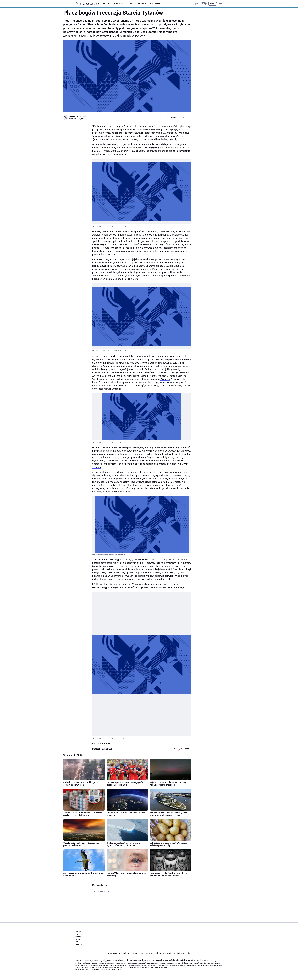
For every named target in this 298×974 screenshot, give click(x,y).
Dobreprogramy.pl (138, 4)
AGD (76, 942)
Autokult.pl (155, 4)
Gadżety (78, 937)
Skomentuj (175, 117)
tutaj (119, 969)
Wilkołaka (184, 132)
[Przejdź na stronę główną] (78, 5)
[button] (204, 3)
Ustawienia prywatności (181, 953)
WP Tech (106, 4)
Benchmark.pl (120, 4)
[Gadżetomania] (92, 4)
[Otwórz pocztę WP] (197, 4)
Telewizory (78, 944)
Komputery (78, 939)
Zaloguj (212, 4)
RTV (76, 934)
